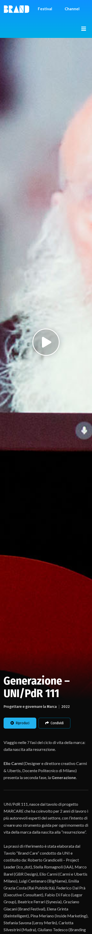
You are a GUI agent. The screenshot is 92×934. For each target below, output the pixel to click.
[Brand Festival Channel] (16, 8)
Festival (45, 8)
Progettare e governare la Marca (30, 706)
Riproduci (22, 723)
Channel (72, 8)
